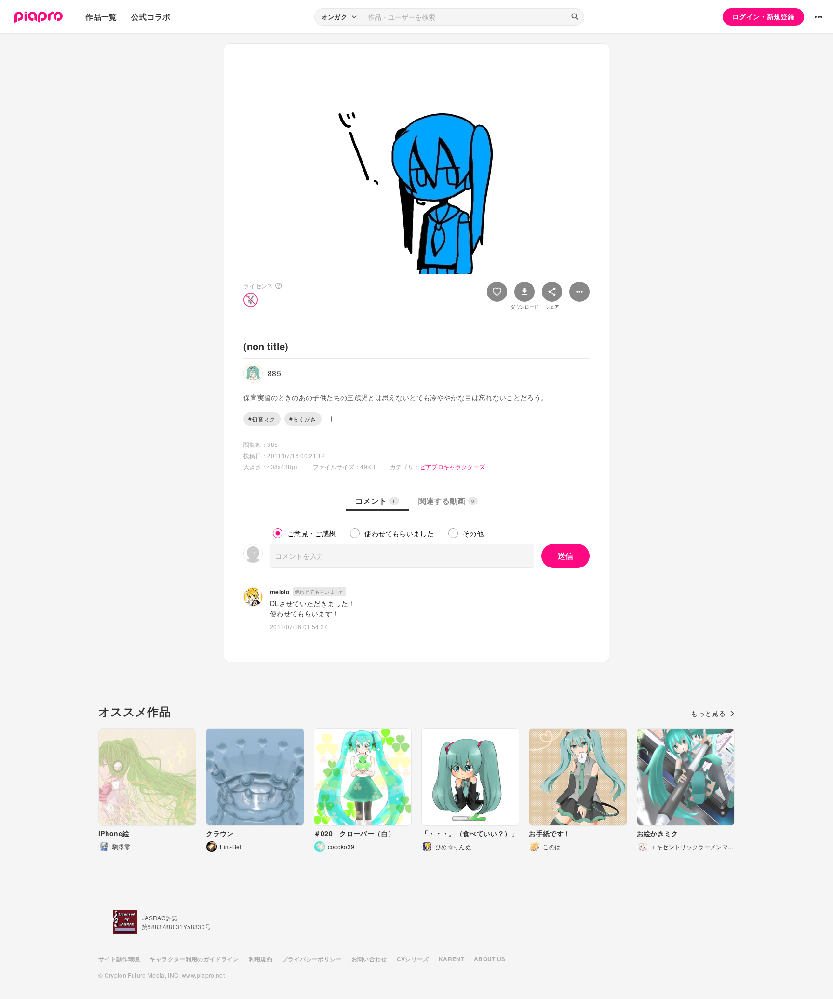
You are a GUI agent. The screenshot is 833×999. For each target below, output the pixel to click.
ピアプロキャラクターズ (452, 466)
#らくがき (303, 419)
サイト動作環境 (119, 959)
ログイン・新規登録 (763, 16)
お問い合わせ (369, 959)
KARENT (451, 959)
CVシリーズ (413, 959)
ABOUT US (490, 959)
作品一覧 (101, 16)
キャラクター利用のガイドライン (194, 959)
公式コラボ (151, 16)
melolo (279, 591)
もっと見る (708, 713)
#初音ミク (262, 419)
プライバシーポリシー (312, 959)
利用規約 (260, 959)
